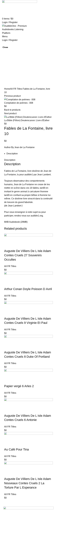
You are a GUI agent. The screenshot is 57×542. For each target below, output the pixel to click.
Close (5, 47)
